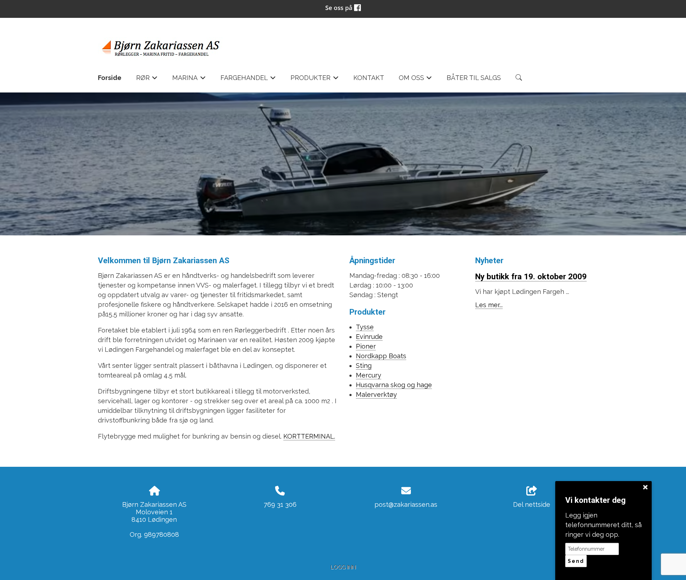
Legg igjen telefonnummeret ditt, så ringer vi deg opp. (603, 524)
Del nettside (531, 504)
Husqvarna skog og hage (394, 385)
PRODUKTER (314, 80)
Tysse (365, 327)
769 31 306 (280, 504)
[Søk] (518, 77)
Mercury (368, 375)
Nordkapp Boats (381, 356)
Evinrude (369, 336)
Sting (364, 365)
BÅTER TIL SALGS (474, 77)
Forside (109, 77)
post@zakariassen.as (405, 504)
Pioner (366, 346)
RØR (147, 80)
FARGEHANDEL (248, 80)
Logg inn (343, 567)
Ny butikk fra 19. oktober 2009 (531, 276)
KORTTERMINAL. (309, 436)
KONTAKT (368, 77)
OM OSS (415, 80)
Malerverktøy (376, 394)
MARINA (189, 80)
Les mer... (489, 305)
